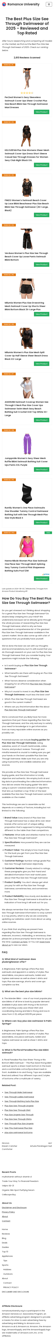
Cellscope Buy (9, 1194)
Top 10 (5, 1251)
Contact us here (19, 941)
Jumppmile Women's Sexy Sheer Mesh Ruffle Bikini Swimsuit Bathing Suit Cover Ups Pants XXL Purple (26, 461)
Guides (5, 1247)
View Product (42, 112)
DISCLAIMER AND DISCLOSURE (15, 1291)
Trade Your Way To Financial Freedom (20, 1181)
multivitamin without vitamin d (17, 1176)
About (5, 1216)
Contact (6, 1221)
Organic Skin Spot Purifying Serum (18, 1190)
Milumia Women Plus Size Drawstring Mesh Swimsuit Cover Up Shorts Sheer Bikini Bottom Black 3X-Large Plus (25, 306)
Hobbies (7, 1269)
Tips (5, 1260)
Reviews (6, 1233)
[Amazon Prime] (45, 574)
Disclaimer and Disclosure (14, 1207)
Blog (4, 1238)
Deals (4, 1242)
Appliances (7, 1256)
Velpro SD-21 (8, 1185)
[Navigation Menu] (49, 4)
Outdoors (8, 1274)
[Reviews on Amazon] (27, 93)
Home (5, 1229)
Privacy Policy (8, 1212)
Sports (5, 1265)
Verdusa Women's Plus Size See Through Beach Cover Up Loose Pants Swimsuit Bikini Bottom (26, 256)
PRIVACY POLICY (11, 1287)
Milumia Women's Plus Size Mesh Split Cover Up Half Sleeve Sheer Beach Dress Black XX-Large (26, 356)
